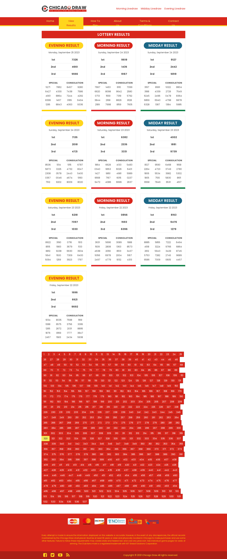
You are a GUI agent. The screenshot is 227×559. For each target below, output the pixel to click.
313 (137, 433)
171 (45, 396)
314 (145, 433)
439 (142, 470)
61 (136, 364)
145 (139, 385)
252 (84, 417)
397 (86, 459)
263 (169, 417)
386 (141, 454)
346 (110, 443)
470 (118, 480)
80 (117, 370)
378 (78, 454)
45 (169, 359)
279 (155, 422)
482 (78, 485)
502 (101, 491)
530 (172, 496)
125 (137, 380)
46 (176, 359)
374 (46, 454)
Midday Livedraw (151, 8)
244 (162, 412)
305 (77, 433)
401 (117, 459)
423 (150, 464)
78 (103, 370)
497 (62, 491)
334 (155, 438)
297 (155, 428)
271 (92, 422)
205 (148, 401)
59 (122, 364)
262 (161, 417)
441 (159, 470)
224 (146, 406)
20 (149, 354)
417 (104, 464)
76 (90, 370)
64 (154, 364)
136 (74, 385)
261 (153, 417)
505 (125, 491)
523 (117, 496)
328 (108, 438)
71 (58, 370)
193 (59, 401)
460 (175, 475)
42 (149, 359)
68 (181, 364)
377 (70, 454)
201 (117, 401)
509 (156, 491)
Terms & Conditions (145, 23)
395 (70, 459)
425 (166, 464)
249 (62, 417)
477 (175, 480)
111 (44, 380)
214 (72, 406)
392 (46, 459)
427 (46, 470)
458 (159, 475)
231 (60, 412)
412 (67, 464)
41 (143, 359)
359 (69, 449)
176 (80, 396)
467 (94, 480)
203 (133, 401)
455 (135, 475)
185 (145, 396)
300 (179, 428)
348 (126, 443)
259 (138, 417)
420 (127, 464)
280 (163, 422)
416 (97, 464)
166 (151, 391)
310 (116, 433)
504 (117, 491)
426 (174, 464)
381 (101, 454)
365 (116, 449)
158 (94, 391)
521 (102, 496)
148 (161, 385)
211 (52, 406)
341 (69, 443)
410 (53, 464)
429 (62, 470)
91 (51, 375)
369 (148, 449)
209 (180, 401)
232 (68, 412)
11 (96, 354)
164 (136, 391)
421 (134, 464)
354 (173, 443)
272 (100, 422)
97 (90, 375)
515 (59, 496)
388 (157, 454)
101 (117, 375)
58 (116, 364)
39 (129, 359)
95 (77, 375)
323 (68, 438)
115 (70, 380)
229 (45, 412)
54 (90, 364)
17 (131, 354)
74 (77, 370)
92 (57, 375)
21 (155, 354)
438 (134, 470)
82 (129, 370)
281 (170, 422)
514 (52, 496)
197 (88, 401)
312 (130, 433)
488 (126, 485)
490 (143, 485)
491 (151, 485)
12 (102, 354)
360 (77, 449)
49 (58, 364)
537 (85, 501)
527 (148, 496)
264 (176, 417)
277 (139, 422)
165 (143, 391)
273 (107, 422)
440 (151, 470)
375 (54, 454)
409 (46, 464)
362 (92, 449)
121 (109, 380)
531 (179, 496)
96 (83, 375)
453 (119, 475)
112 (50, 380)
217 (94, 406)
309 (109, 433)
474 (150, 480)
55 (97, 364)
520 (95, 496)
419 (119, 464)
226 (161, 406)
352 (157, 443)
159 (101, 391)
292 (116, 428)
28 (58, 359)
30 (70, 359)
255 (107, 417)
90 (45, 375)
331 (131, 438)
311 (123, 433)
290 (101, 428)
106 (153, 375)
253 (92, 417)
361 (84, 449)
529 (164, 496)
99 (103, 375)
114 (63, 380)
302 (53, 433)
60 (129, 364)
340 (62, 443)
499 (78, 491)
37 (116, 359)
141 (110, 385)
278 (147, 422)
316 (159, 433)
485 (102, 485)
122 (116, 380)
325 (84, 438)
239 (123, 412)
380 (94, 454)
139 (96, 385)
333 (147, 438)
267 (61, 422)
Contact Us (173, 23)
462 (53, 480)
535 (69, 501)
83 (136, 370)
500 (86, 491)
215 (79, 406)
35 (103, 359)
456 (143, 475)
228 (176, 406)
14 (114, 354)
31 (77, 359)
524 (125, 496)
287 (77, 428)
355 (181, 443)
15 (119, 354)
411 (60, 464)
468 (102, 480)
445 (54, 475)
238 (115, 412)
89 (175, 370)
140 (103, 385)
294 (131, 428)
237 (107, 412)
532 (45, 501)
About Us (118, 23)
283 (46, 428)
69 (45, 370)
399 (102, 459)
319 (181, 433)
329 (116, 438)
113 (57, 380)
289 (93, 428)
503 (109, 491)
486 (110, 485)
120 (102, 380)
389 (165, 454)
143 (124, 385)
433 (93, 470)
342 (77, 443)
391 (181, 454)
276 (131, 422)
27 (51, 359)
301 (45, 433)
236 (100, 412)
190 (181, 396)
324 (76, 438)
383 (117, 454)
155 (72, 391)
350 (143, 443)
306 (85, 433)
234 (84, 412)
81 (123, 370)
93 (64, 375)
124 (130, 380)
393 (53, 459)
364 (108, 449)
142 (117, 385)
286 (69, 428)
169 (172, 391)
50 (65, 364)
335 (163, 438)
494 (175, 485)
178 (95, 396)
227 (169, 406)
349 (134, 443)
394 (61, 459)
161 (115, 391)
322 (60, 438)
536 (77, 501)
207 (164, 401)
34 (96, 359)
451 (103, 475)
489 (135, 485)
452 (111, 475)
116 (76, 380)
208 (172, 401)
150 (176, 385)
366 (124, 449)
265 (45, 422)
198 (95, 401)
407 (166, 459)
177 (88, 396)
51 (71, 364)
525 (133, 496)
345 (102, 443)
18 (137, 354)
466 (86, 480)
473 (142, 480)
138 (88, 385)
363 (100, 449)
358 (61, 449)
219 (108, 406)
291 (108, 428)
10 (91, 354)
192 (51, 401)
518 (80, 496)
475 (158, 480)
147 (154, 385)
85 (149, 370)
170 (180, 391)
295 (139, 428)
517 (73, 496)
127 (151, 380)
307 (93, 433)
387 (149, 454)
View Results (71, 23)
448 (79, 475)
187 (159, 396)
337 (179, 438)
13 (108, 354)
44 (162, 359)
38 (123, 359)
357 (53, 449)
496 (54, 491)
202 (125, 401)
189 (174, 396)
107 (160, 375)
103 (131, 375)
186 (152, 396)
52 (77, 364)
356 (46, 449)
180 (109, 396)
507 (141, 491)
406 (158, 459)
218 (101, 406)
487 (118, 485)
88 (169, 370)
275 (123, 422)
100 (110, 375)
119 (96, 380)
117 (83, 380)
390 (173, 454)
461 (45, 480)
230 (53, 412)
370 (156, 449)
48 (51, 364)
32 (83, 359)
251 (76, 417)
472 (134, 480)
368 (140, 449)
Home (50, 21)
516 (66, 496)
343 (85, 443)
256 (115, 417)
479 (54, 485)
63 (148, 364)
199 (102, 401)
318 (173, 433)
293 (123, 428)
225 (153, 406)
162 (122, 391)
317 (166, 433)
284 (53, 428)
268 (69, 422)
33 (89, 359)
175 (73, 396)
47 (45, 364)
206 (156, 401)
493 (166, 485)
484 (94, 485)
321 (53, 438)
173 (59, 396)
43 (155, 359)
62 (141, 364)
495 (46, 491)
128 (158, 380)
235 (92, 412)
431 (77, 470)
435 (110, 470)
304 (69, 433)
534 (61, 501)
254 (100, 417)
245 (170, 412)
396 (78, 459)
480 (62, 485)
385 (133, 454)
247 (46, 417)
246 (178, 412)
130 (172, 380)
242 (146, 412)
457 (151, 475)
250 (69, 417)
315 (152, 433)
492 (158, 485)
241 (139, 412)
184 (138, 396)
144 (132, 385)
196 (80, 401)
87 (162, 370)
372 (172, 449)
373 (180, 449)
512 (177, 491)
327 (100, 438)
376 (62, 454)
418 (112, 464)
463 (61, 480)
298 (163, 428)
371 (164, 449)
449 (87, 475)
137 (81, 385)
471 (126, 480)
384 (125, 454)
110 (182, 375)
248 (54, 417)
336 (171, 438)
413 (75, 464)
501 (93, 491)
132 (45, 385)
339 (54, 443)
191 (45, 401)
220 (116, 406)
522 (110, 496)
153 (58, 391)
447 (71, 475)
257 (123, 417)
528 (156, 496)
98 (97, 375)
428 (54, 470)
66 (168, 364)
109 (175, 375)
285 (61, 428)
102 (124, 375)
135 (67, 385)
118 (89, 380)
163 (129, 391)
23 (167, 354)
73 (70, 370)
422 (142, 464)
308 (101, 433)
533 (53, 501)
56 (103, 364)
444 (46, 475)
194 (66, 401)
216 (86, 406)
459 (167, 475)
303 (61, 433)
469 (110, 480)
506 (133, 491)
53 (83, 364)
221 (122, 406)
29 (64, 359)
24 (174, 354)
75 (84, 370)
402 (125, 459)
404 (141, 459)
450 (96, 475)
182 (123, 396)
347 (118, 443)
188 (166, 396)
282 (177, 422)
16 (125, 354)
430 (70, 470)
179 (102, 396)
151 (45, 391)
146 (147, 385)
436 (118, 470)
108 (168, 375)
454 (127, 475)
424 (158, 464)
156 (79, 391)
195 (73, 401)
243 (154, 412)
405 (150, 459)
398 (94, 459)
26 (45, 359)
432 (85, 470)
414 (82, 464)
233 (76, 412)
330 (123, 438)
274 (115, 422)
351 (150, 443)
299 (171, 428)
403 (133, 459)
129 (165, 380)
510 (163, 491)
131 (179, 380)
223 (138, 406)
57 (109, 364)
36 (109, 359)
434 (101, 470)
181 (116, 396)
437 (126, 470)
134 (59, 385)
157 (86, 391)
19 (143, 354)
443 (175, 470)
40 (136, 359)
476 (166, 480)
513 (45, 496)
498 (70, 491)
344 (93, 443)
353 (165, 443)
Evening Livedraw (174, 8)
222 (130, 406)
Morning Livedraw (127, 8)
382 (109, 454)
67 (174, 364)
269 (77, 422)
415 (89, 464)
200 (110, 401)
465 (78, 480)
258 (130, 417)
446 (62, 475)
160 (108, 391)
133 (52, 385)
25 (180, 354)
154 (65, 391)
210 (45, 406)
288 (85, 428)
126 (144, 380)
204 (141, 401)
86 (156, 370)
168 (165, 391)
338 (46, 443)
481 (70, 485)
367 (132, 449)
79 (110, 370)
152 (51, 391)
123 (123, 380)
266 (53, 422)
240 (131, 412)
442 (166, 470)
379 (86, 454)
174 (66, 396)
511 (170, 491)
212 (58, 406)
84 (142, 370)
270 (85, 422)
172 (51, 396)
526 (141, 496)
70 (51, 370)
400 (110, 459)
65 (161, 364)
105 (146, 375)
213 (65, 406)
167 (158, 391)
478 (46, 485)
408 (174, 459)
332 (139, 438)
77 (97, 370)
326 (92, 438)
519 (87, 496)
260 (146, 417)
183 (130, 396)
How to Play (95, 23)
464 (69, 480)
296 (147, 428)
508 (148, 491)
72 (64, 370)
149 (169, 385)
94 (70, 375)
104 (139, 375)
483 (86, 485)
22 (161, 354)
